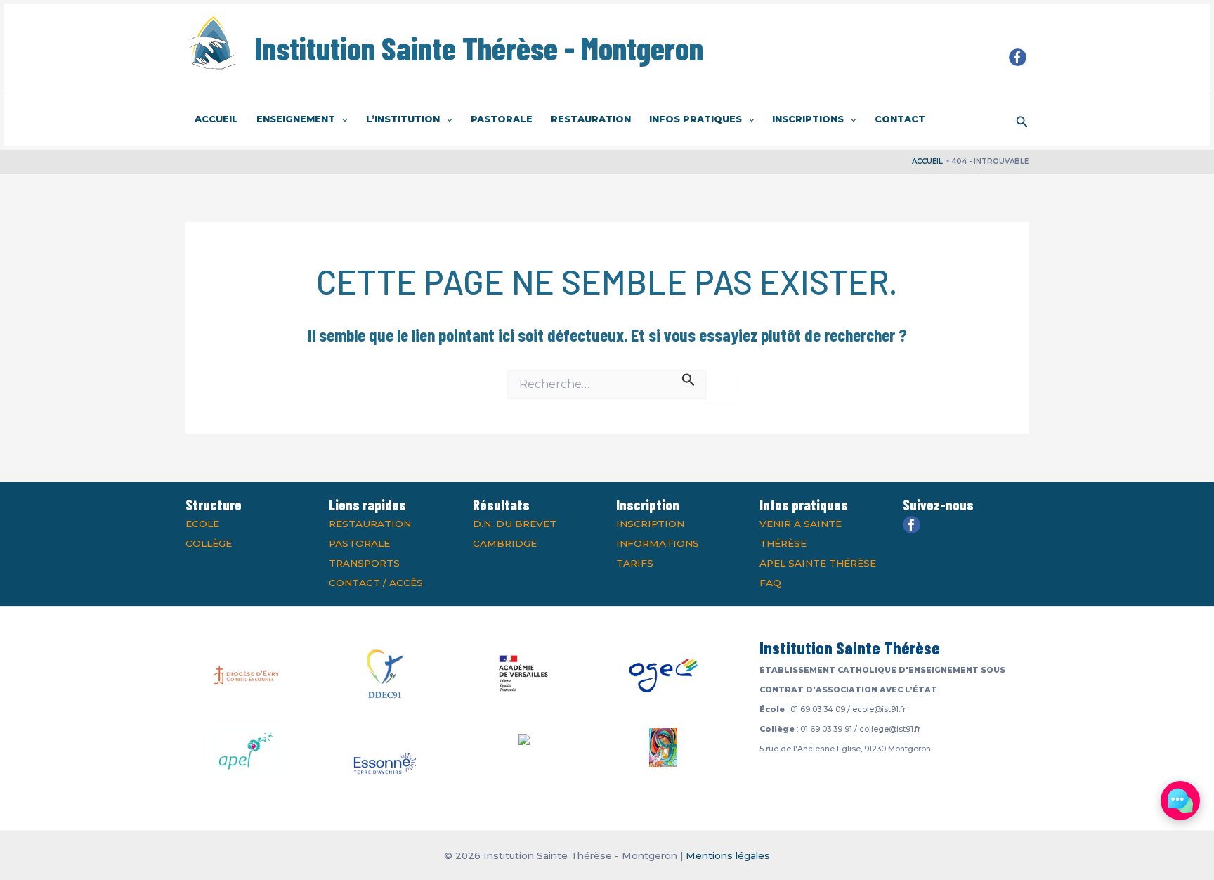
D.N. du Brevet (514, 523)
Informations (657, 543)
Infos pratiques (695, 118)
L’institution (403, 118)
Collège (208, 543)
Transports (364, 563)
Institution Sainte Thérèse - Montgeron (478, 48)
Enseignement (295, 118)
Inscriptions (808, 118)
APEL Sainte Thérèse (817, 563)
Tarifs (634, 563)
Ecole (202, 523)
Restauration (591, 118)
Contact (900, 118)
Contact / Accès (376, 582)
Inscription (650, 523)
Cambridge (505, 543)
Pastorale (502, 118)
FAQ (770, 582)
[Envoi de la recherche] (688, 378)
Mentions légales (728, 855)
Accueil (216, 118)
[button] (341, 119)
